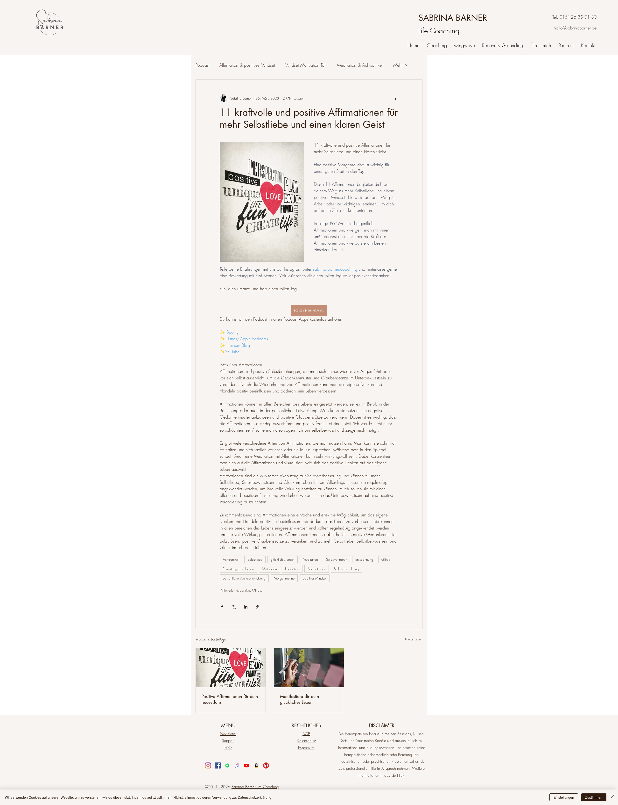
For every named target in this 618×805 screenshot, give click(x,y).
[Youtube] (247, 765)
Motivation (269, 568)
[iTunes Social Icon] (237, 765)
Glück (385, 559)
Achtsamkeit (231, 559)
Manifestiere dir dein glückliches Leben (299, 699)
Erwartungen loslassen (238, 568)
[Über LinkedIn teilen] (245, 606)
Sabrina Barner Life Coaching (255, 786)
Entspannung (364, 559)
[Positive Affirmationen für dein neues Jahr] (231, 667)
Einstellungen (564, 797)
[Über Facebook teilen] (222, 606)
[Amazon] (256, 765)
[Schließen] (612, 797)
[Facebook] (218, 765)
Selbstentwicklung (346, 568)
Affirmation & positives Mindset (247, 65)
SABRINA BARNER (452, 17)
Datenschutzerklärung (254, 797)
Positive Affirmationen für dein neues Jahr (230, 699)
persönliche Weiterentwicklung (244, 578)
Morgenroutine (284, 578)
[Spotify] (227, 765)
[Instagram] (208, 765)
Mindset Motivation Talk (306, 65)
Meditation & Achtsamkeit (360, 65)
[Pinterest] (266, 765)
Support (228, 740)
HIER (400, 775)
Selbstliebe (254, 559)
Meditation (310, 559)
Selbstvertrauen (336, 559)
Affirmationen (317, 568)
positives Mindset (314, 578)
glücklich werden (283, 559)
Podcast (203, 65)
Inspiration (292, 568)
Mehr (398, 65)
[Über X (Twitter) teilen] (234, 606)
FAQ (228, 747)
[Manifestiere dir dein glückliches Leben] (309, 667)
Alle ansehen (413, 639)
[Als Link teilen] (257, 606)
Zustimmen (593, 797)
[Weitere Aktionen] (395, 98)
